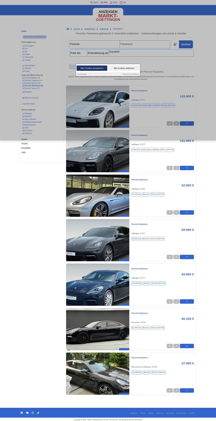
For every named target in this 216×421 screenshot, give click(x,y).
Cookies (192, 413)
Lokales (151, 413)
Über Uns (160, 413)
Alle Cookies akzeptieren (92, 68)
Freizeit (24, 143)
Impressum (170, 413)
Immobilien (26, 148)
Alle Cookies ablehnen (124, 68)
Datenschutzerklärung (131, 74)
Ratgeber (134, 413)
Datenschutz (181, 413)
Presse (142, 413)
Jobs (23, 152)
